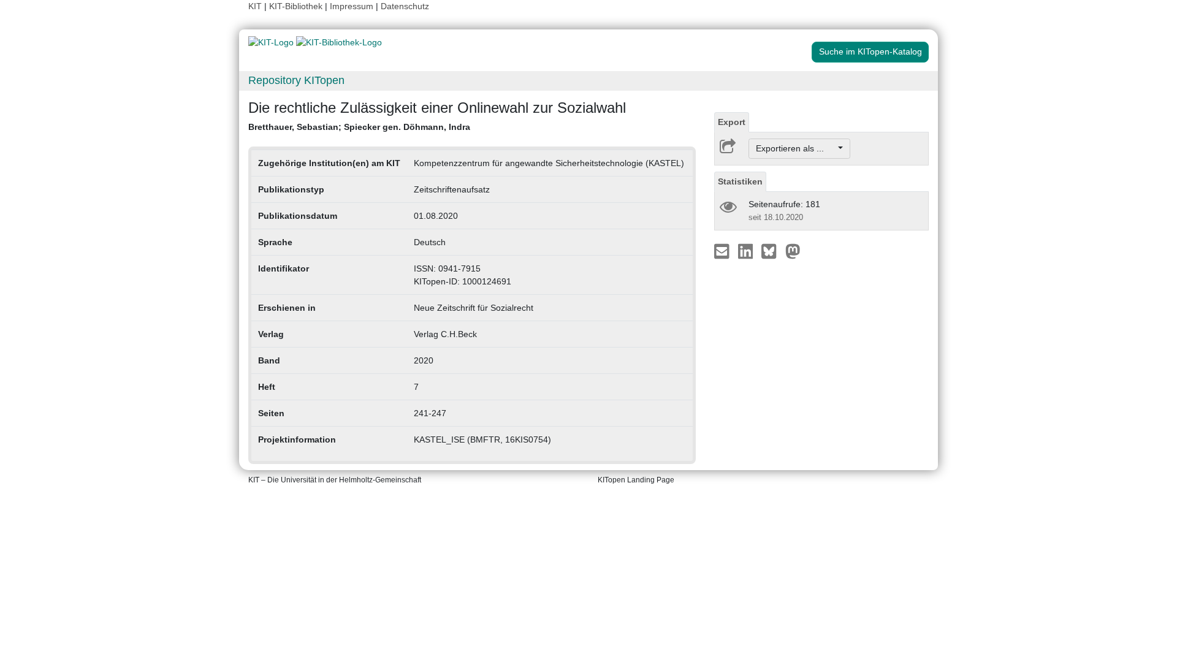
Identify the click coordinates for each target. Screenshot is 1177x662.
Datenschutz (405, 6)
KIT (255, 6)
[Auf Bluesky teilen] (772, 251)
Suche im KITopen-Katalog (870, 51)
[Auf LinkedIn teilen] (747, 251)
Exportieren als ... (796, 148)
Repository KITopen (296, 80)
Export (731, 122)
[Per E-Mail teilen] (723, 251)
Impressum (351, 6)
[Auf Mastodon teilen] (793, 251)
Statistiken (740, 181)
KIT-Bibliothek (297, 6)
